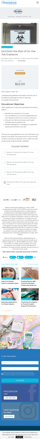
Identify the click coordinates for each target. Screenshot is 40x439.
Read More (28, 437)
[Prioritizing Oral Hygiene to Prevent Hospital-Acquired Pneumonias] (30, 294)
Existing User (19, 16)
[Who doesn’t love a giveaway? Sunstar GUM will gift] (20, 335)
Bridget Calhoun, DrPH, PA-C (12, 58)
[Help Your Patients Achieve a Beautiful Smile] (10, 273)
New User (25, 16)
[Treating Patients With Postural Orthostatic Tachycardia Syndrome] (30, 273)
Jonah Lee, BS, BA (26, 58)
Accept (19, 437)
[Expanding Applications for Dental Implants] (10, 294)
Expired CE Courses (7, 47)
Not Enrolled (20, 73)
